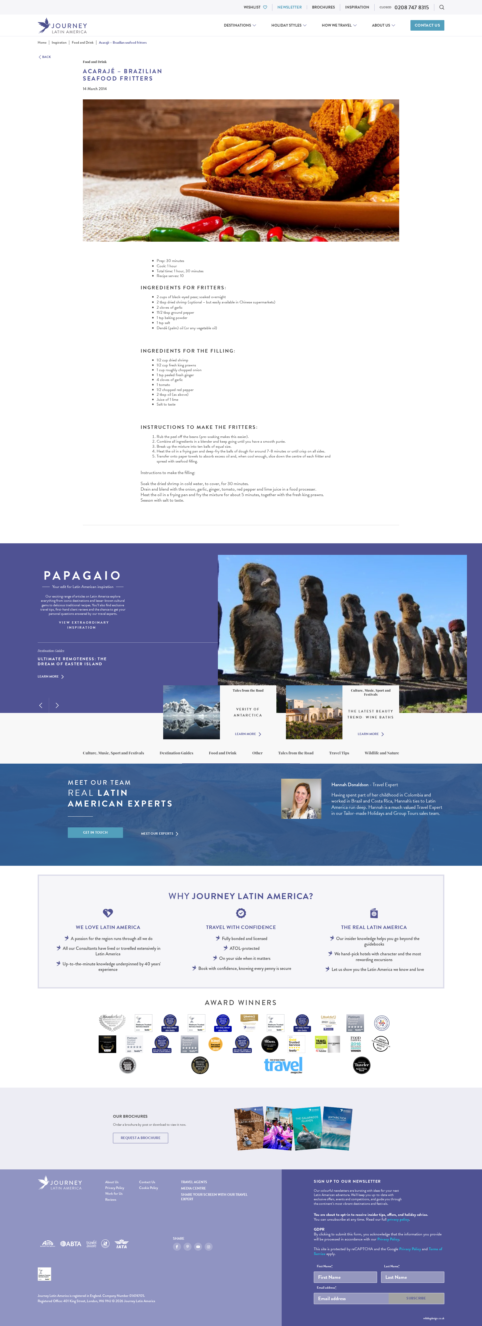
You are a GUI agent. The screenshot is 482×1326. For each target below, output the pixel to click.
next (57, 705)
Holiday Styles (286, 25)
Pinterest (188, 1247)
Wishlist (252, 7)
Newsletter (289, 7)
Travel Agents (194, 1182)
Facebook (177, 1247)
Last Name (392, 1267)
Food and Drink (222, 752)
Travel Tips (339, 752)
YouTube (198, 1247)
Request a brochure (140, 1138)
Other (257, 752)
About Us (381, 25)
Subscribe (416, 1298)
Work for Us (114, 1193)
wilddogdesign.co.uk (433, 1318)
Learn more (48, 677)
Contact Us (427, 25)
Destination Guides (176, 752)
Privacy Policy (114, 1188)
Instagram (209, 1247)
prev (40, 705)
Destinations (237, 25)
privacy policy (398, 1219)
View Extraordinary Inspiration (84, 625)
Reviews (110, 1200)
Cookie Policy (148, 1188)
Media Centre (193, 1188)
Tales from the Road (296, 752)
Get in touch (95, 832)
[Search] (441, 7)
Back (46, 57)
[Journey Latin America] (62, 25)
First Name (325, 1267)
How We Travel (337, 25)
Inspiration (357, 7)
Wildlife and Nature (382, 752)
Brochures (323, 7)
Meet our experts (157, 833)
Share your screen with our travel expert (214, 1196)
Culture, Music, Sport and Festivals (113, 752)
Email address (326, 1288)
